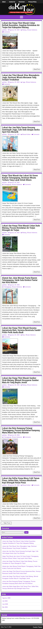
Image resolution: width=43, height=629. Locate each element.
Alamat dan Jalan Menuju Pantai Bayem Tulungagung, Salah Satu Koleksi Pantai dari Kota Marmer (19, 280)
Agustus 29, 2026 (14, 82)
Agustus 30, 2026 (14, 30)
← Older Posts (6, 523)
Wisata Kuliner (26, 134)
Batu (23, 335)
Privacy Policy (32, 2)
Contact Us (12, 2)
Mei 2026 (5, 607)
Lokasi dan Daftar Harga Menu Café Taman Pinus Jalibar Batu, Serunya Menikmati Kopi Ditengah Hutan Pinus (20, 480)
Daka (5, 30)
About (4, 2)
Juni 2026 (5, 604)
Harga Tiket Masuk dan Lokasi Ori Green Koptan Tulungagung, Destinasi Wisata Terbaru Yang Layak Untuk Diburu (20, 177)
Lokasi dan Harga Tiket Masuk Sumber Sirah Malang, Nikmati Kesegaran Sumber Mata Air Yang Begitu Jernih (20, 380)
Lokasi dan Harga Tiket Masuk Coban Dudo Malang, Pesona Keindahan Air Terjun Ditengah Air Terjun (21, 227)
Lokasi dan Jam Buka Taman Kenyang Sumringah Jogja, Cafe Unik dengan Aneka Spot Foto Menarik (21, 129)
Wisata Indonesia (32, 30)
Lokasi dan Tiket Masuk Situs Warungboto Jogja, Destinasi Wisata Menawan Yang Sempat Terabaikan (20, 77)
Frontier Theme (37, 627)
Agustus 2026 (6, 598)
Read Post (37, 69)
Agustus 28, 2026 (14, 385)
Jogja (23, 82)
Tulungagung (7, 184)
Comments (7, 32)
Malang (24, 30)
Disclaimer (22, 2)
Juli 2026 (5, 601)
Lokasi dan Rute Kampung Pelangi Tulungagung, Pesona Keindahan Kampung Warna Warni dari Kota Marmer (21, 430)
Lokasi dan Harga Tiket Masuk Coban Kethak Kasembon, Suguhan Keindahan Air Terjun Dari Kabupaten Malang (21, 25)
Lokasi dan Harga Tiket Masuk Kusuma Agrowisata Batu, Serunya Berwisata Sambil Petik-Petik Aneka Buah (21, 330)
